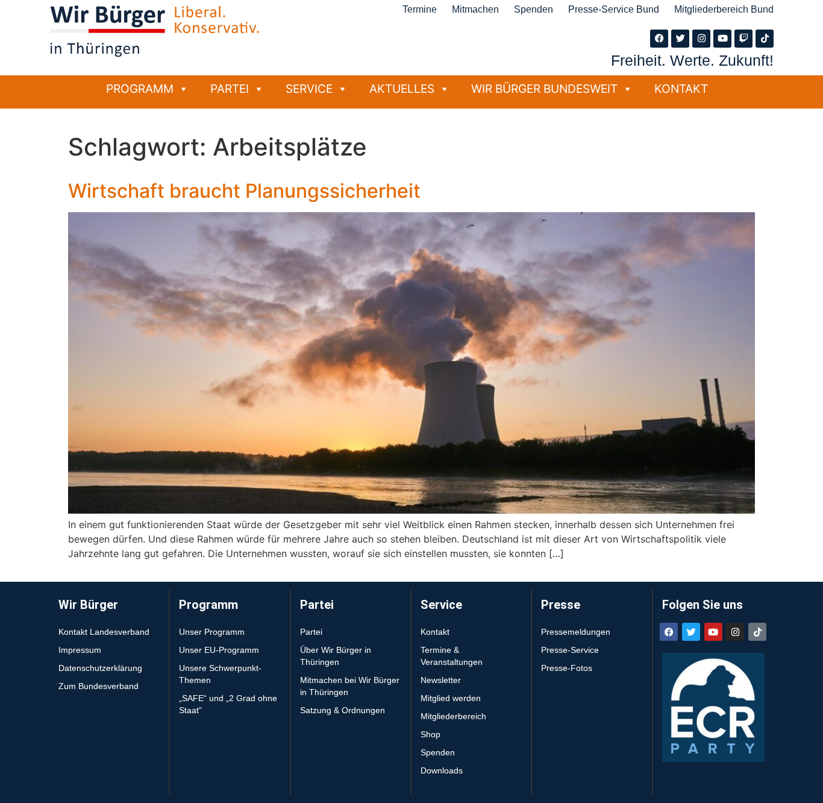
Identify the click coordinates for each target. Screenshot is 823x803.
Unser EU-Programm (219, 650)
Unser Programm (212, 632)
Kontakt (681, 88)
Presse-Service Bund (613, 9)
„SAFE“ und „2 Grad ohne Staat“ (228, 704)
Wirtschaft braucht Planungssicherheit (244, 191)
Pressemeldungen (575, 632)
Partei (229, 88)
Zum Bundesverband (98, 686)
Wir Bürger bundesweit (544, 88)
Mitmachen (475, 9)
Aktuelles (401, 88)
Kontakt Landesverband (103, 632)
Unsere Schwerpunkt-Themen (220, 674)
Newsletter (441, 680)
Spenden (533, 9)
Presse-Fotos (566, 668)
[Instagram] (701, 39)
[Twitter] (680, 39)
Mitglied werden (451, 698)
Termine (419, 9)
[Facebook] (659, 39)
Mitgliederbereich (453, 716)
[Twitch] (743, 39)
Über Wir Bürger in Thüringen (335, 656)
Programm (140, 88)
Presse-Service (570, 650)
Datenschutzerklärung (100, 668)
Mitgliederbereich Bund (724, 9)
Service (309, 88)
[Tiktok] (765, 39)
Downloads (442, 770)
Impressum (79, 650)
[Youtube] (722, 39)
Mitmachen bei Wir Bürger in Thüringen (349, 686)
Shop (430, 734)
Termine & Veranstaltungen (452, 656)
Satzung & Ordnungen (342, 710)
